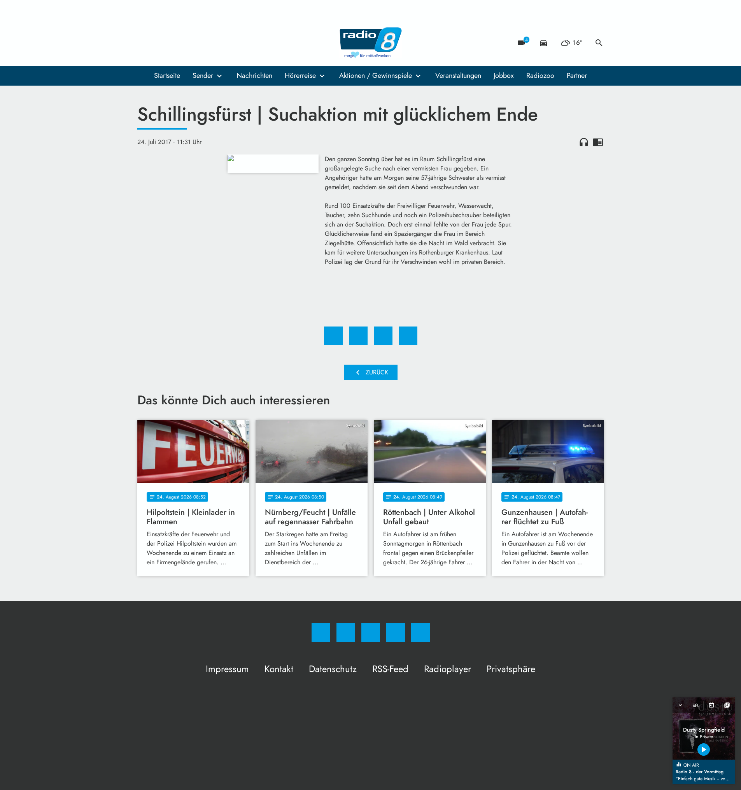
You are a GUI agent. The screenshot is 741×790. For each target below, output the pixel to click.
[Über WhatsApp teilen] (383, 336)
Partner (577, 75)
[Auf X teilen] (358, 336)
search (599, 42)
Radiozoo (540, 75)
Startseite (167, 75)
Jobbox (504, 75)
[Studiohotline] (192, 43)
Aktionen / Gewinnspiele (375, 75)
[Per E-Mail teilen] (408, 336)
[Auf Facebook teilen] (333, 336)
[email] (207, 43)
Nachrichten (254, 75)
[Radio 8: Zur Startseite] (371, 42)
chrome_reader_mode (597, 142)
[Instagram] (160, 43)
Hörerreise (300, 75)
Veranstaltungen (458, 75)
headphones (583, 142)
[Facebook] (145, 43)
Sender (203, 75)
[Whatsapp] (176, 43)
